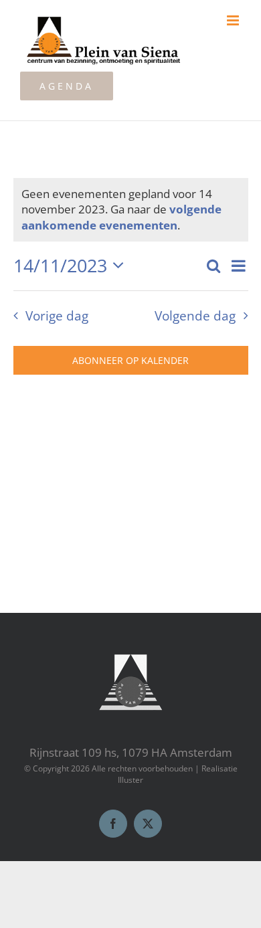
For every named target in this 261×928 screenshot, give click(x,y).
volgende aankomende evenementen (121, 217)
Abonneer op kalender (130, 360)
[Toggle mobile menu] (234, 20)
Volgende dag (195, 315)
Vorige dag (56, 315)
